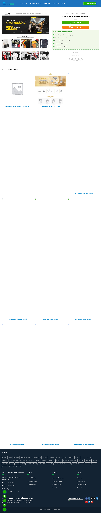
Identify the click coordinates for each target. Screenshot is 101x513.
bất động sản (37, 457)
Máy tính (51, 460)
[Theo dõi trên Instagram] (89, 498)
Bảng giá (47, 3)
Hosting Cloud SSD (32, 481)
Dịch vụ (38, 3)
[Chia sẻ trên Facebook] (70, 59)
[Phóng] (3, 57)
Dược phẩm (58, 457)
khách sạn (90, 457)
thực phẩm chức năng (59, 463)
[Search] (98, 3)
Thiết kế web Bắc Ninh (27, 3)
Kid (10, 460)
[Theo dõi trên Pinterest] (86, 502)
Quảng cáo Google (57, 481)
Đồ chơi (4, 466)
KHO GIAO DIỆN (91, 3)
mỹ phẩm (66, 460)
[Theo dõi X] (94, 498)
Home (67, 13)
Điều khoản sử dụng (45, 509)
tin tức (69, 463)
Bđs (30, 457)
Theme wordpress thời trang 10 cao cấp (17, 319)
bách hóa (16, 457)
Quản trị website (31, 484)
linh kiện (31, 460)
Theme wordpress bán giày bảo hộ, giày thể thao (17, 106)
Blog (10, 457)
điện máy (11, 466)
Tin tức (55, 3)
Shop (17, 463)
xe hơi (87, 463)
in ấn (83, 457)
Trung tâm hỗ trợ (81, 484)
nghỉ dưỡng (73, 460)
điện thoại (18, 466)
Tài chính (81, 463)
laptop (24, 460)
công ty (45, 457)
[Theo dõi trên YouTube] (92, 502)
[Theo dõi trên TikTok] (92, 498)
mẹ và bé (58, 460)
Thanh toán (80, 478)
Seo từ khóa (30, 488)
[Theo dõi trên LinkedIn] (89, 502)
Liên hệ (63, 3)
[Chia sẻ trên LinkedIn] (81, 59)
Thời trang (82, 13)
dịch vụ (65, 457)
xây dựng (93, 463)
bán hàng (24, 457)
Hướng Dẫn (80, 488)
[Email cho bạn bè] (75, 59)
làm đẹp (37, 460)
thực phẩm (49, 463)
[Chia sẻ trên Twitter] (72, 59)
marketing (45, 460)
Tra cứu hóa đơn (81, 481)
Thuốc (35, 463)
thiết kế (29, 463)
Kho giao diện (74, 13)
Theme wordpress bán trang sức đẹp (50, 106)
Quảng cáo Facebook (58, 478)
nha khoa (81, 460)
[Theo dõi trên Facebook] (86, 498)
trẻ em (75, 463)
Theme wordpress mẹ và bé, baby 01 (84, 193)
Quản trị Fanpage (56, 484)
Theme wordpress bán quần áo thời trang (83, 444)
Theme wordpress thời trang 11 (17, 444)
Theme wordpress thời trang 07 (50, 319)
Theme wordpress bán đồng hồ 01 (83, 319)
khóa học (4, 460)
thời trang (42, 463)
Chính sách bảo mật (55, 509)
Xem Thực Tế (76, 22)
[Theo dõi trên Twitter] (97, 498)
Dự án (71, 457)
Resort (11, 463)
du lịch (51, 457)
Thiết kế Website (31, 478)
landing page (17, 460)
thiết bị (23, 463)
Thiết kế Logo (55, 488)
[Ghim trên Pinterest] (78, 59)
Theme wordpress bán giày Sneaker (50, 444)
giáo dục (77, 457)
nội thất (95, 460)
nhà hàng (88, 460)
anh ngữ (4, 457)
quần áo (5, 463)
